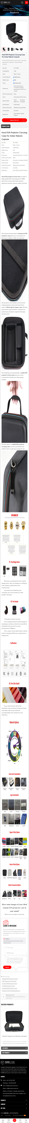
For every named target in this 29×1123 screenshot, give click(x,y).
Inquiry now (13, 120)
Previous (1, 1027)
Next (28, 1027)
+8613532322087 (12, 1083)
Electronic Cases (13, 8)
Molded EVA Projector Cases (9, 979)
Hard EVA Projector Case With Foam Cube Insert (14, 1036)
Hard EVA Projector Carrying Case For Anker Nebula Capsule (13, 941)
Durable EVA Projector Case (9, 988)
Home (6, 8)
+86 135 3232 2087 (10, 1080)
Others (21, 8)
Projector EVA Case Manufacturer (11, 991)
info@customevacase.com (12, 1085)
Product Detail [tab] (6, 126)
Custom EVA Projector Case (9, 983)
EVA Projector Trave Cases (9, 981)
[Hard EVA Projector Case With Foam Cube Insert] (14, 1021)
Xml (1, 1115)
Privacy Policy (8, 1115)
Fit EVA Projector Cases (8, 986)
